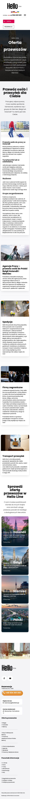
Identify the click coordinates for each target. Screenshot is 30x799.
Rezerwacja (5, 770)
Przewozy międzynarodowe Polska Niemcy (9, 738)
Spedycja (5, 750)
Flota (4, 765)
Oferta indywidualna (8, 746)
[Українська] (18, 12)
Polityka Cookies (7, 780)
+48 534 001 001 (13, 692)
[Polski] (16, 12)
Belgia (4, 723)
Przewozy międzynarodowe (10, 752)
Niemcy (4, 727)
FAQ (3, 772)
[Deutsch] (14, 12)
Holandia (5, 725)
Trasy (4, 767)
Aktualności (5, 768)
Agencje (4, 748)
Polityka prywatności (8, 782)
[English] (12, 12)
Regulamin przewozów (9, 778)
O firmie (4, 763)
